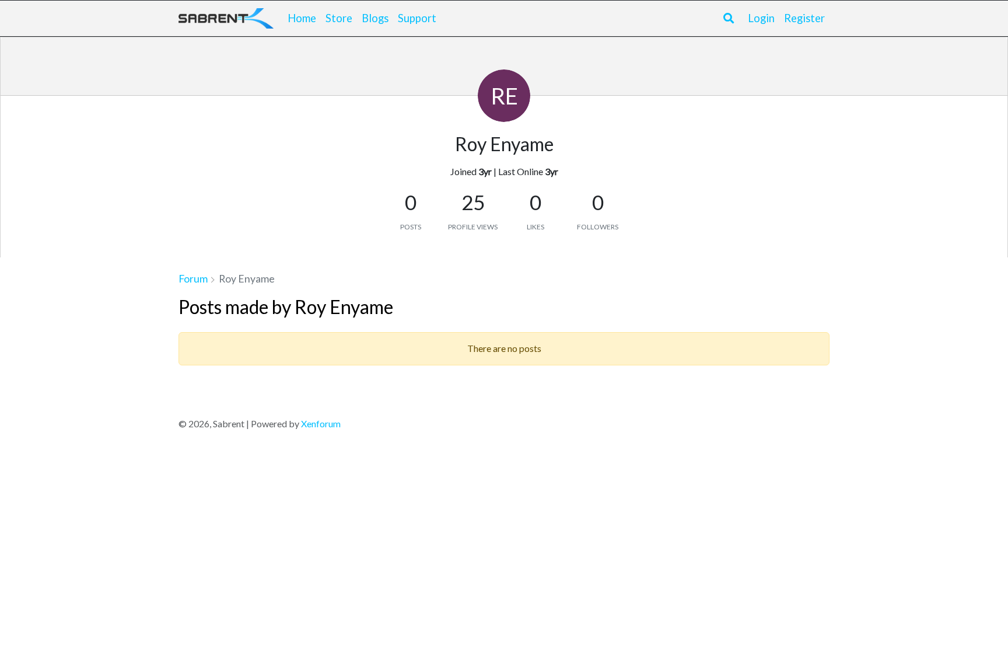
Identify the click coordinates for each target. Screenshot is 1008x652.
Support (417, 18)
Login (761, 18)
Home (302, 18)
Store (339, 18)
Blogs (375, 18)
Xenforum (321, 423)
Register (804, 18)
